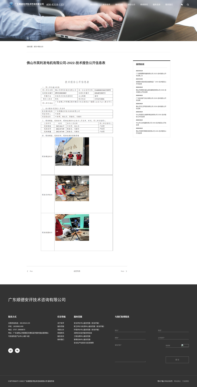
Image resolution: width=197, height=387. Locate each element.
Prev (31, 271)
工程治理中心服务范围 (82, 336)
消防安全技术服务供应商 (83, 333)
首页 (35, 46)
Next (122, 271)
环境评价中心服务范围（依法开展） (87, 330)
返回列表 (77, 271)
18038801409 (18, 326)
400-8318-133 (25, 323)
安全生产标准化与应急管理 (84, 343)
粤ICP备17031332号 (165, 381)
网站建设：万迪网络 (181, 381)
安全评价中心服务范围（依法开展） (87, 323)
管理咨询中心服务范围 (82, 339)
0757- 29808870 (19, 330)
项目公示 (40, 46)
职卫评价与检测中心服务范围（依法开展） (89, 326)
